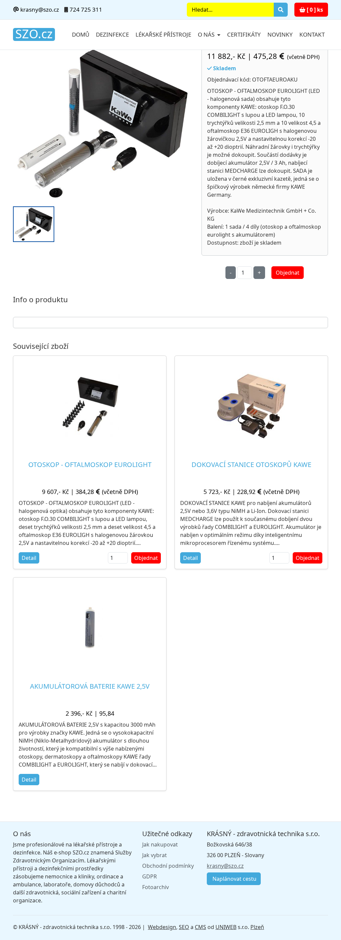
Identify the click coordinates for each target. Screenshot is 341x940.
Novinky (280, 34)
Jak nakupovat (160, 844)
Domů (80, 34)
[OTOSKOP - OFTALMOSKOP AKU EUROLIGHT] (103, 123)
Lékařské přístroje (163, 34)
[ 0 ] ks (314, 9)
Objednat (287, 272)
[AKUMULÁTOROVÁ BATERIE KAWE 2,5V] (90, 627)
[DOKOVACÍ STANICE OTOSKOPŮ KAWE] (251, 405)
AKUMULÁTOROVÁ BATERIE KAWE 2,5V (90, 686)
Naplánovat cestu (233, 878)
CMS (200, 927)
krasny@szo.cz (39, 9)
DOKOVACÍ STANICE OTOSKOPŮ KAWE (251, 464)
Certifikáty (244, 34)
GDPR (149, 876)
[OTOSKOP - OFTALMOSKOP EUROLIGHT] (90, 405)
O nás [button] (207, 34)
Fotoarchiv (155, 887)
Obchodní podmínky (168, 865)
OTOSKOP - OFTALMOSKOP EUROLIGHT (90, 464)
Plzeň (257, 927)
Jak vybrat (154, 855)
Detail (29, 558)
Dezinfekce (112, 34)
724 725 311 (86, 9)
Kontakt (312, 34)
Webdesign (162, 927)
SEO (184, 927)
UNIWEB (225, 927)
